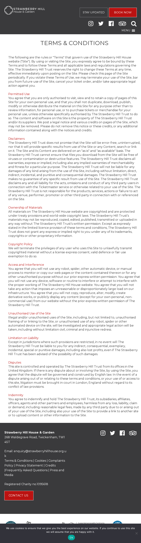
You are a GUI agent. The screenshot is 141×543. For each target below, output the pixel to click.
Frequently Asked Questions (26, 470)
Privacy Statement (29, 465)
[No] (136, 533)
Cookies (41, 460)
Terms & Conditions (18, 460)
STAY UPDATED (94, 12)
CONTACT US (19, 495)
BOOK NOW (123, 12)
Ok (71, 537)
